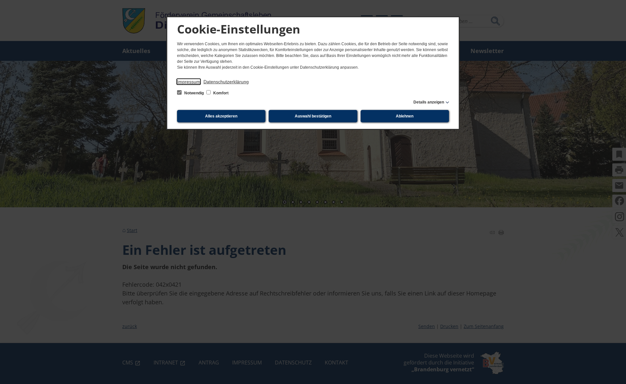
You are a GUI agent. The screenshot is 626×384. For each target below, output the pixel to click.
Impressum (188, 81)
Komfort (220, 93)
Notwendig (194, 93)
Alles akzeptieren (221, 116)
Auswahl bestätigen (313, 116)
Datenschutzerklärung (226, 81)
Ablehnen (404, 116)
